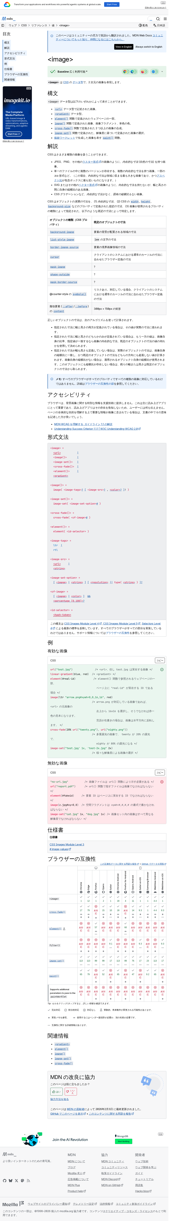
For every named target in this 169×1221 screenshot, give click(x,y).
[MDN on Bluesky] (11, 1185)
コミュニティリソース (113, 1172)
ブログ (71, 1172)
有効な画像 (58, 651)
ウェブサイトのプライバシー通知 (47, 1208)
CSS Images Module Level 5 (120, 623)
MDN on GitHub (109, 1189)
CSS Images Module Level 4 (81, 623)
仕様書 (8, 69)
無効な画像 (58, 763)
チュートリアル (142, 1183)
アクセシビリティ (14, 53)
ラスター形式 (90, 161)
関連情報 (9, 79)
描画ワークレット (64, 137)
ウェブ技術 (139, 1166)
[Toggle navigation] (165, 19)
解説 (7, 47)
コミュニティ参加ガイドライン (134, 1208)
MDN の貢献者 (75, 1113)
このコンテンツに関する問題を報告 (110, 1118)
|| (111, 582)
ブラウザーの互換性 (16, 74)
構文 (7, 42)
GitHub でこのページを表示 (66, 1118)
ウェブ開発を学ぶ (143, 1172)
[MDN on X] (16, 1185)
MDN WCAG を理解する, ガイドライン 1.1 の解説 (83, 424)
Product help (74, 1195)
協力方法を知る (59, 1103)
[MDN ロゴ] (9, 1159)
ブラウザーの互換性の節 (102, 383)
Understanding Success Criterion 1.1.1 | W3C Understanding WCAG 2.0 (96, 428)
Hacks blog (140, 1195)
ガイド (137, 1177)
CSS (66, 82)
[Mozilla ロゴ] (13, 1208)
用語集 (137, 1189)
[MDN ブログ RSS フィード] (28, 1185)
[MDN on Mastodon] (22, 1185)
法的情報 (105, 1208)
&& (88, 596)
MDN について (75, 1166)
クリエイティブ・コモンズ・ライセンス (129, 1215)
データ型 (78, 82)
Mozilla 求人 (74, 1177)
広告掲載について (77, 1183)
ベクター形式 (87, 185)
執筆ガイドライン (110, 1177)
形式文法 (9, 58)
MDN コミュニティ (111, 1166)
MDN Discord (108, 1183)
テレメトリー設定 (83, 1208)
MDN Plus (73, 1189)
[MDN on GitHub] (5, 1185)
